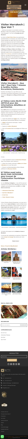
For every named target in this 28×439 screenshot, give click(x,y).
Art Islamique (8, 54)
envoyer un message (8, 237)
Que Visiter (3, 339)
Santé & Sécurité (4, 420)
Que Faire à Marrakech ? (7, 193)
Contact (2, 431)
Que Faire (3, 337)
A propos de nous (4, 412)
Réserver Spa (14, 8)
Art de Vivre (5, 195)
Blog (2, 425)
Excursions (8, 128)
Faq (6, 436)
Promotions (3, 416)
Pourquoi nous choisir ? (6, 414)
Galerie (2, 423)
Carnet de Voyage (4, 427)
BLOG (19, 101)
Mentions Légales (11, 436)
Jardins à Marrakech (12, 126)
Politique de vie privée (19, 436)
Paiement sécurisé (4, 429)
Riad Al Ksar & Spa (11, 37)
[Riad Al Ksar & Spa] (14, 2)
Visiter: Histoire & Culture (8, 197)
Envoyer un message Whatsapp (9, 385)
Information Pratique (5, 335)
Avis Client (3, 418)
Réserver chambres (14, 6)
